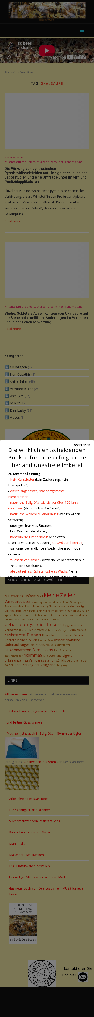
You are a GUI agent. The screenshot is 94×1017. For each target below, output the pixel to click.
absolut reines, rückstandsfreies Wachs (39, 571)
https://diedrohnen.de (66, 542)
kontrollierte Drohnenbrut (29, 537)
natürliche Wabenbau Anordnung (34, 514)
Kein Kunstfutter (22, 479)
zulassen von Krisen (24, 560)
